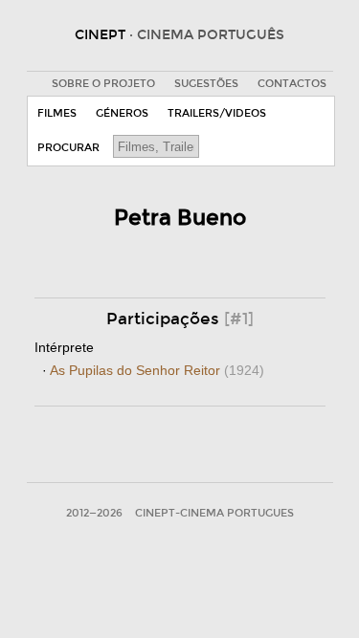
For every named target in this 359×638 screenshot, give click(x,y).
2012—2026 (94, 513)
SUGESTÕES (206, 83)
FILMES (57, 113)
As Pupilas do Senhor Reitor (157, 370)
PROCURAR (68, 148)
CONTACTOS (292, 83)
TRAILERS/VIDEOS (217, 113)
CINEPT (179, 35)
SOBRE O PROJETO (103, 83)
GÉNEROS (122, 113)
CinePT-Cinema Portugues (214, 513)
